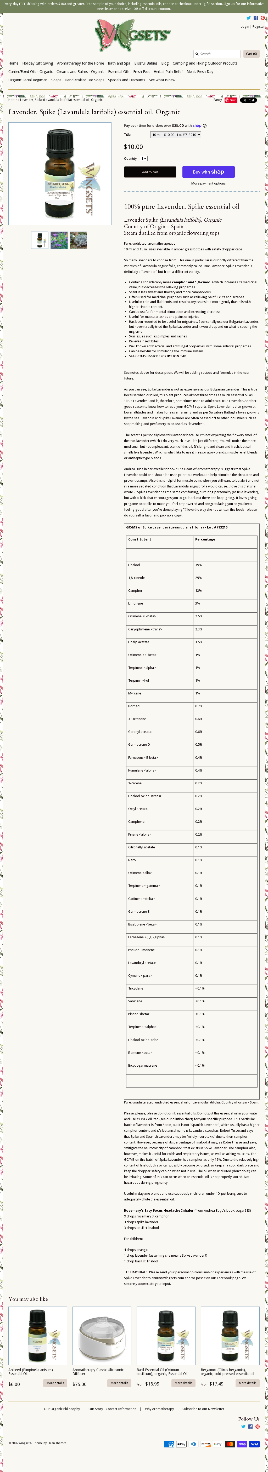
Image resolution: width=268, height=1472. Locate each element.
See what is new (162, 80)
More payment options (208, 183)
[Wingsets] (134, 36)
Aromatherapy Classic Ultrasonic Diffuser (98, 1372)
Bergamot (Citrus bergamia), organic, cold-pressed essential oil (227, 1372)
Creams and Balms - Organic (80, 72)
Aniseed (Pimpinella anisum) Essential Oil (30, 1372)
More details (55, 1383)
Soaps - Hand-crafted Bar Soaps (77, 80)
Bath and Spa (119, 63)
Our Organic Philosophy (62, 1409)
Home (13, 63)
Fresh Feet (141, 72)
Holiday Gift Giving (37, 63)
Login (245, 26)
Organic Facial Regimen (27, 80)
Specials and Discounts (126, 80)
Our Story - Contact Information (112, 1409)
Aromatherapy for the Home (80, 63)
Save (233, 100)
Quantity (130, 158)
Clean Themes (56, 1443)
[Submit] (197, 54)
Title (127, 134)
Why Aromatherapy (159, 1409)
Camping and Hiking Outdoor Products (205, 63)
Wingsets (25, 1443)
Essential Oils (118, 72)
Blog (165, 63)
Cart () (251, 54)
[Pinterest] (263, 18)
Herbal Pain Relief (168, 72)
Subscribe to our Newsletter (203, 1409)
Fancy (218, 100)
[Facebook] (256, 18)
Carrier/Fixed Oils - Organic (30, 72)
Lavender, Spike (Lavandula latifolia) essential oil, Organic (61, 100)
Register (259, 26)
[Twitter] (249, 18)
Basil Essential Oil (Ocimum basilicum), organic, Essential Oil (162, 1372)
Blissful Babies (145, 63)
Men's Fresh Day (200, 72)
